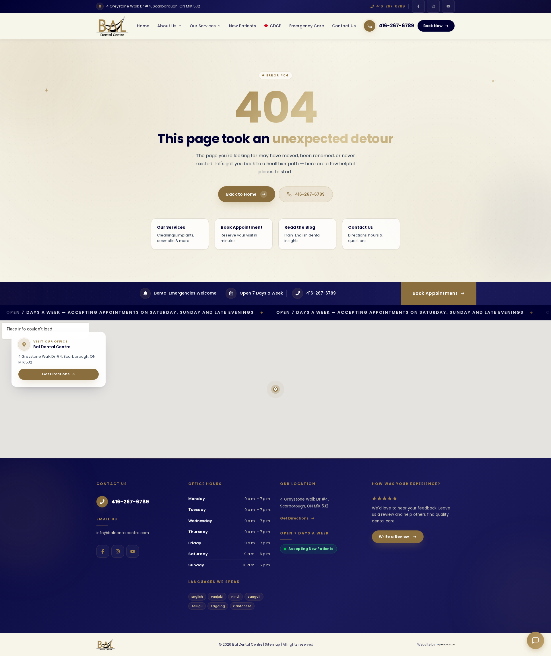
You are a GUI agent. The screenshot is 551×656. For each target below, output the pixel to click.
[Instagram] (433, 6)
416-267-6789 (390, 6)
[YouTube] (448, 6)
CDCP (275, 26)
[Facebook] (418, 6)
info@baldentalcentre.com (122, 533)
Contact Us (344, 26)
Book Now (433, 25)
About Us (166, 26)
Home (143, 26)
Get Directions (294, 518)
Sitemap (272, 644)
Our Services (203, 26)
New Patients (242, 26)
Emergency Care (306, 26)
